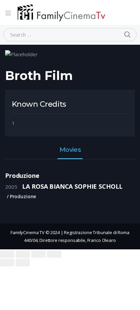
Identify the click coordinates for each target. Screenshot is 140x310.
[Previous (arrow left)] (7, 262)
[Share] (23, 254)
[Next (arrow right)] (23, 262)
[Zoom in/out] (54, 254)
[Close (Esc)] (7, 254)
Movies (70, 150)
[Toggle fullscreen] (38, 254)
